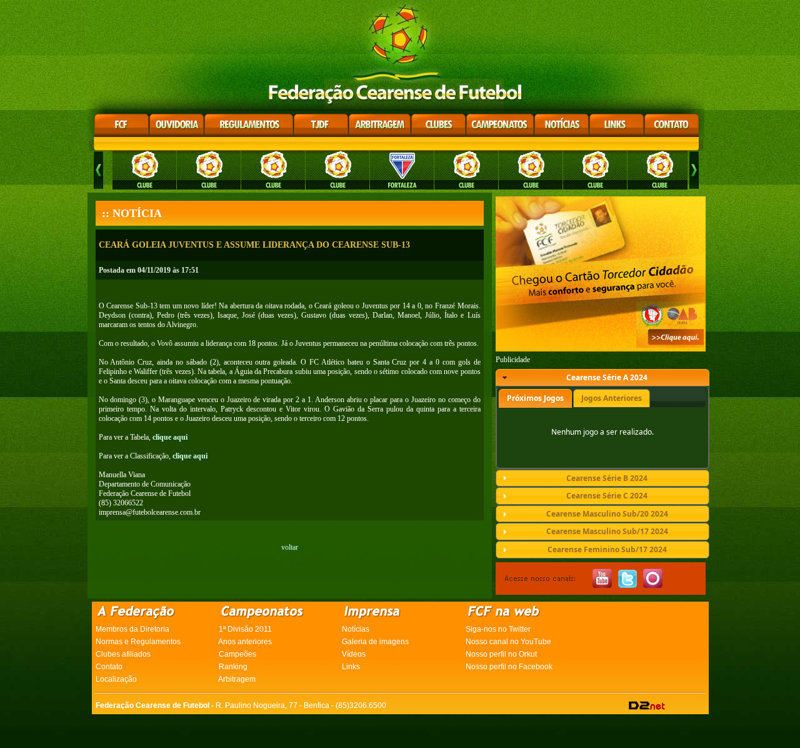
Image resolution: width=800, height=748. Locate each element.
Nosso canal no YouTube (508, 641)
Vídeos (354, 654)
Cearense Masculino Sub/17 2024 (607, 531)
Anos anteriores (245, 641)
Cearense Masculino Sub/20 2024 (607, 513)
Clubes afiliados (123, 654)
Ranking (233, 666)
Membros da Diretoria (132, 629)
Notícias (355, 629)
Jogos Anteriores (611, 398)
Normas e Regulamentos (138, 641)
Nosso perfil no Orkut (501, 654)
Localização (116, 679)
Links (351, 666)
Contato (109, 666)
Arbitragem (237, 679)
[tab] (602, 378)
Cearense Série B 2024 (607, 478)
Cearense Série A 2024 (607, 377)
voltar (289, 547)
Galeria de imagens (375, 641)
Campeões (237, 654)
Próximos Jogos (535, 398)
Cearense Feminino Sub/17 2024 (607, 549)
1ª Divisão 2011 (245, 629)
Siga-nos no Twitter (498, 629)
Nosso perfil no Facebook (509, 666)
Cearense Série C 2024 (607, 495)
